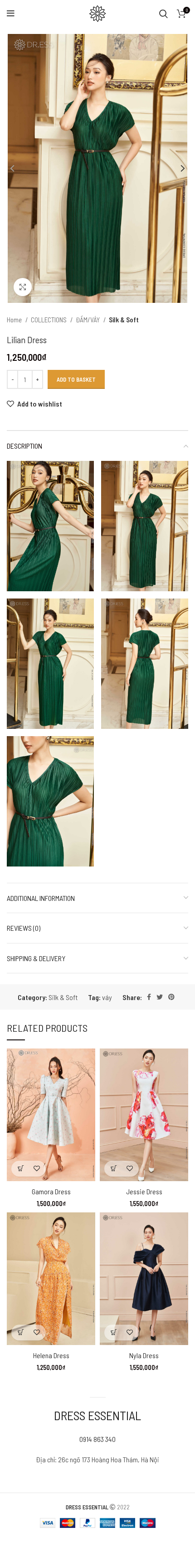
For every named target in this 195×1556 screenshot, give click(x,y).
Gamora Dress (51, 1191)
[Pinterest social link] (171, 997)
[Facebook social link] (149, 997)
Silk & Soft (124, 320)
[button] (21, 1169)
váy (107, 997)
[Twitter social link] (160, 997)
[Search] (163, 14)
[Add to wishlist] (36, 1169)
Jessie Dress (144, 1191)
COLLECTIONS (49, 320)
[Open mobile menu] (10, 14)
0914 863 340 (97, 1439)
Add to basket (76, 379)
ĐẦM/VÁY (88, 320)
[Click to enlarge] (23, 287)
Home (15, 320)
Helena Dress (51, 1355)
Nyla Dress (144, 1355)
